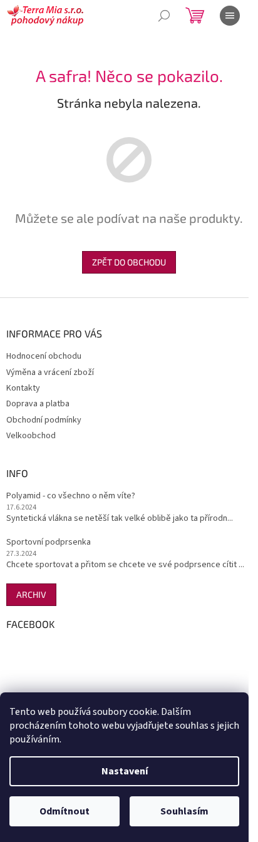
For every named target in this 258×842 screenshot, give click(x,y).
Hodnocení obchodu (43, 356)
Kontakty (23, 388)
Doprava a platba (38, 404)
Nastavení (124, 771)
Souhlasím (184, 811)
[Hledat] (164, 15)
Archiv (31, 594)
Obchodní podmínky (43, 420)
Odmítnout (64, 811)
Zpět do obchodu (129, 262)
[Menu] (229, 15)
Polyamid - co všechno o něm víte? (70, 496)
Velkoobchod (31, 435)
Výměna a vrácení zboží (50, 372)
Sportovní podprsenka (48, 542)
